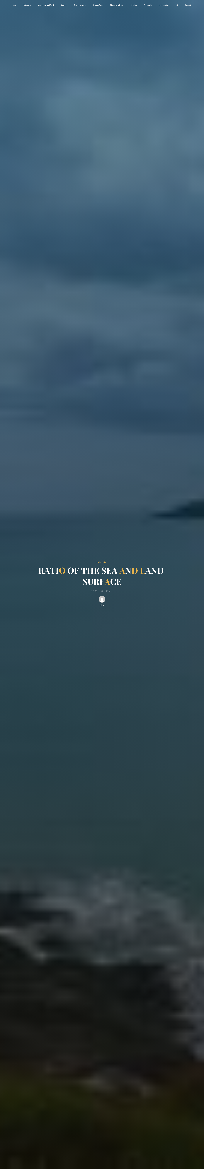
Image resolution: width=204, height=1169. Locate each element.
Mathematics (101, 562)
